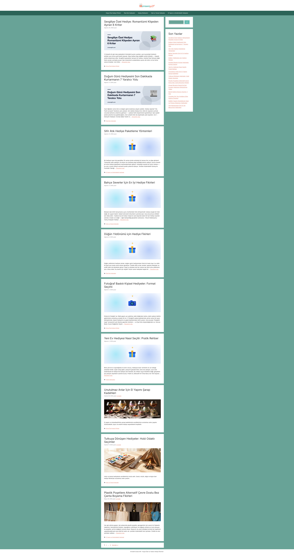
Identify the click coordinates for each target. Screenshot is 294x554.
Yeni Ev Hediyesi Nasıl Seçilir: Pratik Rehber (131, 338)
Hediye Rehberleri (143, 13)
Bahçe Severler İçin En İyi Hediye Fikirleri (129, 182)
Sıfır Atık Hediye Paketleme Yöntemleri (128, 131)
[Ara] (186, 22)
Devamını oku (126, 62)
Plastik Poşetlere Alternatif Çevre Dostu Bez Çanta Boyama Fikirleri (131, 494)
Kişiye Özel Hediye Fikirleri (113, 13)
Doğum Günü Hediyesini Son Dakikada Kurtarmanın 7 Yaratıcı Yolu (128, 78)
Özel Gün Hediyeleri (129, 13)
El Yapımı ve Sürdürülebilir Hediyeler (178, 13)
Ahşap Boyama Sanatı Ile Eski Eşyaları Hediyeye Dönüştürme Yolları (177, 87)
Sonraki (115, 545)
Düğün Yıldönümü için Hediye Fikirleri (127, 234)
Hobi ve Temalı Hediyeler (158, 13)
